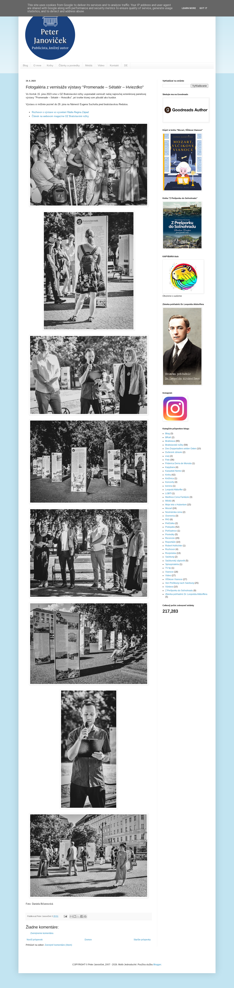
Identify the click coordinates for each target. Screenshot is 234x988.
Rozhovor (170, 549)
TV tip (168, 568)
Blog (25, 65)
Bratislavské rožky (174, 445)
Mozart (168, 508)
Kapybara (170, 467)
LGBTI (168, 493)
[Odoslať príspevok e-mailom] (65, 916)
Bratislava (170, 441)
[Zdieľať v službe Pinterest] (85, 916)
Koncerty (169, 482)
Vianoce (169, 572)
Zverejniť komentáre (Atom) (58, 945)
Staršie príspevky (142, 939)
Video (101, 65)
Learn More (189, 8)
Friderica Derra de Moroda (178, 463)
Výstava (169, 586)
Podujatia (170, 527)
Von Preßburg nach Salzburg (179, 583)
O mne (37, 65)
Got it (203, 8)
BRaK (168, 437)
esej (167, 456)
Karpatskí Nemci (173, 471)
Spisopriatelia (172, 564)
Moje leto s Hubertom (175, 504)
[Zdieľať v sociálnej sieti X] (78, 916)
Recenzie (170, 538)
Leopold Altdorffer (174, 489)
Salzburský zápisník (175, 560)
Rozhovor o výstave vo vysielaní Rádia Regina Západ (60, 112)
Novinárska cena (173, 512)
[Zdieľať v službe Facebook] (82, 916)
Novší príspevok (35, 939)
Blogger (157, 964)
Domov (88, 939)
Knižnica (169, 478)
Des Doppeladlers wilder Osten (180, 448)
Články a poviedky (69, 65)
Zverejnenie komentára (41, 933)
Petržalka (170, 523)
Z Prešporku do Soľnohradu (179, 590)
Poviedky (169, 534)
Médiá (88, 65)
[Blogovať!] (75, 916)
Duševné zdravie (173, 452)
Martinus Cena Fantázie (177, 497)
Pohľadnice (171, 531)
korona (168, 486)
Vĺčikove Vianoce (173, 579)
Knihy (50, 65)
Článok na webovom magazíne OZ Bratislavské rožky (60, 116)
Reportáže (170, 542)
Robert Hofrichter (173, 545)
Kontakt (114, 65)
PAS (167, 519)
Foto (167, 459)
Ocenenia (170, 516)
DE (126, 65)
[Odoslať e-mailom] (71, 916)
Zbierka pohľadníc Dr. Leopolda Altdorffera (186, 594)
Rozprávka (170, 553)
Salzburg (169, 557)
